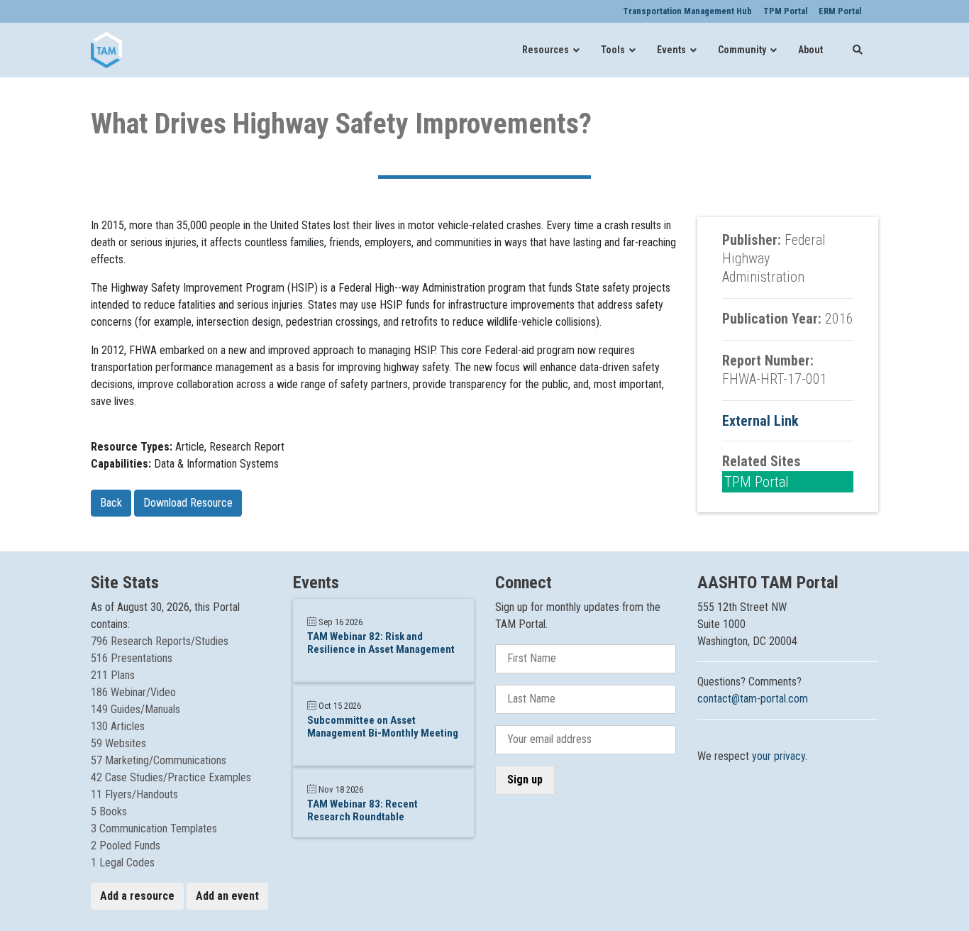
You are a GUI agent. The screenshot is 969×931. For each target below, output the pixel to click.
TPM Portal (756, 481)
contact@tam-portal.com (752, 698)
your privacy (778, 756)
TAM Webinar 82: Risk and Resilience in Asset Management (381, 643)
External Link (760, 420)
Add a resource (137, 896)
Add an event (227, 896)
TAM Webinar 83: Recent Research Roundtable (362, 810)
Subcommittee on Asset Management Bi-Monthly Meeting (382, 726)
